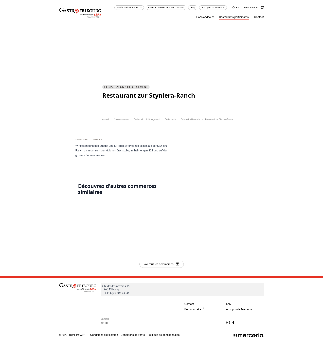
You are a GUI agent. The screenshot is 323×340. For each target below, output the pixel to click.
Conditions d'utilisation (104, 335)
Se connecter (251, 7)
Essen (79, 139)
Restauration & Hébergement (147, 119)
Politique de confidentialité (164, 335)
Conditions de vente (133, 335)
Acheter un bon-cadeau (216, 167)
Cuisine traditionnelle (190, 119)
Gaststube (97, 139)
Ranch (87, 139)
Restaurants (170, 119)
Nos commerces (121, 119)
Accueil (105, 119)
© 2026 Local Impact (72, 335)
